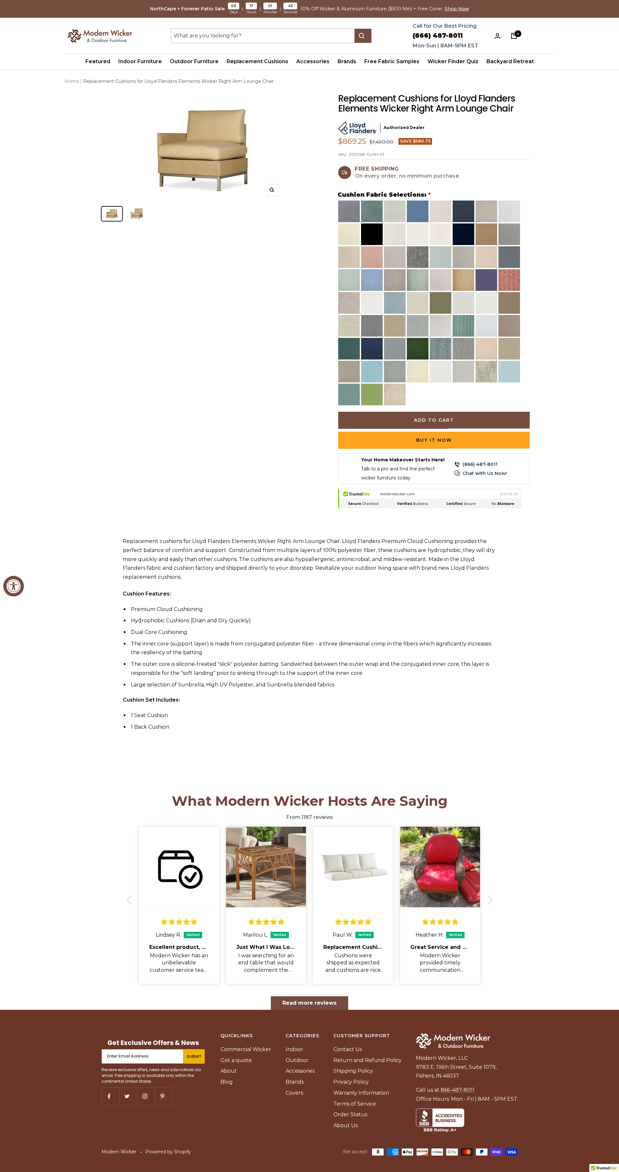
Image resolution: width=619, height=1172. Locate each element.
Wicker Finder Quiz (452, 61)
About (229, 1071)
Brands (347, 61)
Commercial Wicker (246, 1049)
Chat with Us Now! (485, 473)
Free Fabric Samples (391, 61)
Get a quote (236, 1060)
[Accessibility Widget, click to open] (13, 586)
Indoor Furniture (140, 61)
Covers (294, 1093)
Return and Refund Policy (367, 1060)
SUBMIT (194, 1056)
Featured (97, 61)
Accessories (312, 61)
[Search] (363, 36)
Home (71, 81)
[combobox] (263, 35)
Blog (227, 1082)
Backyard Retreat (510, 61)
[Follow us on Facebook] (110, 1096)
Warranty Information (361, 1093)
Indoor (294, 1049)
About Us (345, 1125)
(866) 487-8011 (438, 35)
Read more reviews (309, 1003)
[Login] (499, 36)
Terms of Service (354, 1104)
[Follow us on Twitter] (128, 1096)
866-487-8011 (458, 1090)
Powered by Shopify (168, 1152)
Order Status (350, 1114)
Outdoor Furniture (194, 61)
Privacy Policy (351, 1082)
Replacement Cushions (257, 61)
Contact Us (347, 1049)
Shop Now (457, 9)
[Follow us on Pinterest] (163, 1096)
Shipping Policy (353, 1071)
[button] (130, 899)
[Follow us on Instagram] (146, 1096)
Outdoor (297, 1060)
